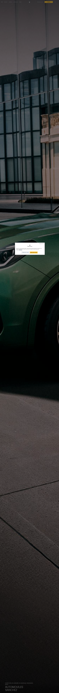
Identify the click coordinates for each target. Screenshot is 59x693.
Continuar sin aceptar (41, 243)
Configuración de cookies (25, 252)
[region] (30, 249)
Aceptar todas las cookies (33, 252)
